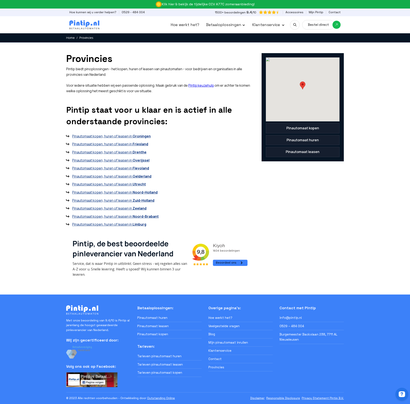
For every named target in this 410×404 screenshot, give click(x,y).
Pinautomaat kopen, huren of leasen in (111, 136)
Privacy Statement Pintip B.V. (323, 398)
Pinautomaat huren (303, 139)
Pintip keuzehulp (201, 85)
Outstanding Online (161, 398)
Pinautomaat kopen (302, 128)
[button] (226, 24)
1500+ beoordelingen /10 (235, 12)
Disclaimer (257, 398)
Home (70, 38)
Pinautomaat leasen (302, 151)
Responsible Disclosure (283, 398)
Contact (335, 12)
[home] (84, 24)
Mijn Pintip (316, 12)
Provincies (86, 38)
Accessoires (294, 12)
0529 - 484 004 (133, 12)
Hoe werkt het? (185, 24)
